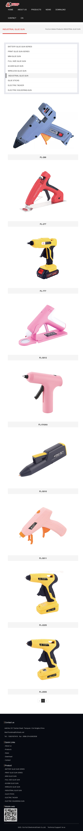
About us (22, 9)
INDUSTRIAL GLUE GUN (72, 29)
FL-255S (43, 691)
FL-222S (43, 625)
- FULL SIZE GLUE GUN (12, 780)
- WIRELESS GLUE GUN (12, 787)
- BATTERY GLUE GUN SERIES (14, 769)
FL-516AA (43, 424)
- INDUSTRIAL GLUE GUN (13, 790)
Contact (12, 18)
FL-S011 (43, 558)
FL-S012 (43, 357)
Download (61, 9)
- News (6, 753)
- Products (7, 749)
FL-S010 (43, 491)
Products (36, 9)
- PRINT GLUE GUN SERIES (13, 773)
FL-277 (43, 224)
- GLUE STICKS (9, 794)
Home (10, 9)
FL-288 (43, 157)
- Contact (7, 760)
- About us (8, 746)
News (48, 9)
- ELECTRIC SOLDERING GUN (14, 801)
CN (22, 18)
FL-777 (43, 291)
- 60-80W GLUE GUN (11, 783)
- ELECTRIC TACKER (11, 797)
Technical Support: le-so (56, 827)
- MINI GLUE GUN (10, 776)
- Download (8, 756)
